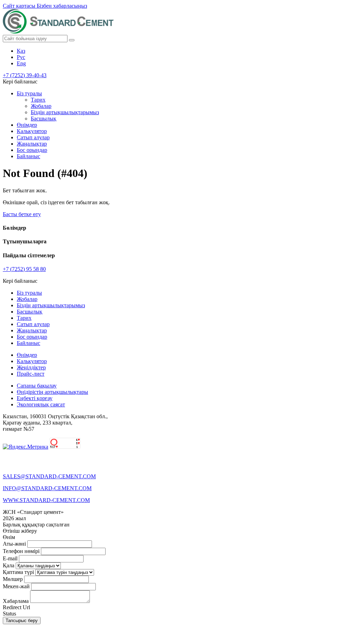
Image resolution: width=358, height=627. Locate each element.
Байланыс (28, 156)
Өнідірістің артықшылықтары (52, 392)
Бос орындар (32, 150)
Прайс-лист (30, 374)
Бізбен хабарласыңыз (62, 6)
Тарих (38, 100)
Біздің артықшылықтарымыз (65, 112)
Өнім (9, 537)
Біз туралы (29, 93)
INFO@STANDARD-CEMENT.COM (47, 488)
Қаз (21, 51)
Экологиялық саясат (41, 404)
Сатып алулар (33, 137)
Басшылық (43, 118)
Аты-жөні (14, 544)
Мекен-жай (16, 586)
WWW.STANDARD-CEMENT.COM (46, 500)
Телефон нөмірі (21, 551)
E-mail (10, 558)
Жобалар (41, 106)
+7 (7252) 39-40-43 (24, 75)
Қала (8, 565)
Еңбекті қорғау (34, 398)
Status (9, 614)
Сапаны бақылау (37, 386)
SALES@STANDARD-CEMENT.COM (49, 476)
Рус (21, 57)
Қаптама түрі (18, 572)
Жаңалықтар (32, 144)
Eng (21, 63)
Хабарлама (16, 601)
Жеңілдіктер (31, 367)
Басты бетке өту (22, 214)
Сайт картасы (20, 6)
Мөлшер (13, 579)
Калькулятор (32, 131)
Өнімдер (27, 125)
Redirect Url (16, 607)
